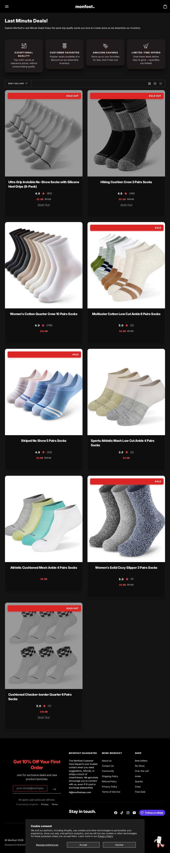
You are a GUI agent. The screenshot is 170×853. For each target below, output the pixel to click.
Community (108, 771)
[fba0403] (43, 338)
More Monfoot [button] (112, 753)
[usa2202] (123, 465)
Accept (83, 845)
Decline (119, 845)
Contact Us (108, 766)
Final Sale (140, 791)
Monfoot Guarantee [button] (83, 753)
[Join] (54, 789)
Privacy (44, 804)
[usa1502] (129, 211)
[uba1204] (34, 586)
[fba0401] (37, 338)
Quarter (139, 781)
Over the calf (142, 771)
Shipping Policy (110, 776)
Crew (138, 786)
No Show (140, 766)
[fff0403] (126, 592)
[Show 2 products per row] (149, 83)
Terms (55, 804)
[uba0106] (50, 211)
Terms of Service (111, 791)
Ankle (138, 776)
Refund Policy (109, 781)
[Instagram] (128, 812)
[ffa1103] (47, 465)
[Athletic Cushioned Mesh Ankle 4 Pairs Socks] (44, 519)
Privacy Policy (105, 836)
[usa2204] (129, 465)
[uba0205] (132, 338)
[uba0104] (37, 211)
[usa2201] (136, 465)
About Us (107, 760)
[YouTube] (134, 812)
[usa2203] (117, 465)
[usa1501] (123, 211)
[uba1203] (40, 586)
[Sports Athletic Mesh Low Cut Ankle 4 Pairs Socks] (126, 392)
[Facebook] (115, 812)
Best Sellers (141, 760)
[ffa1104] (40, 465)
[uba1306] (47, 723)
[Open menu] (10, 6)
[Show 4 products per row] (161, 83)
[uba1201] (47, 586)
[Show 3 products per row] (155, 83)
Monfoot (12, 840)
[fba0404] (50, 338)
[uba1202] (53, 586)
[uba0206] (126, 338)
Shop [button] (138, 753)
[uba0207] (120, 338)
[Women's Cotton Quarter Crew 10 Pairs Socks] (44, 265)
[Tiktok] (122, 812)
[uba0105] (43, 211)
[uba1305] (40, 723)
